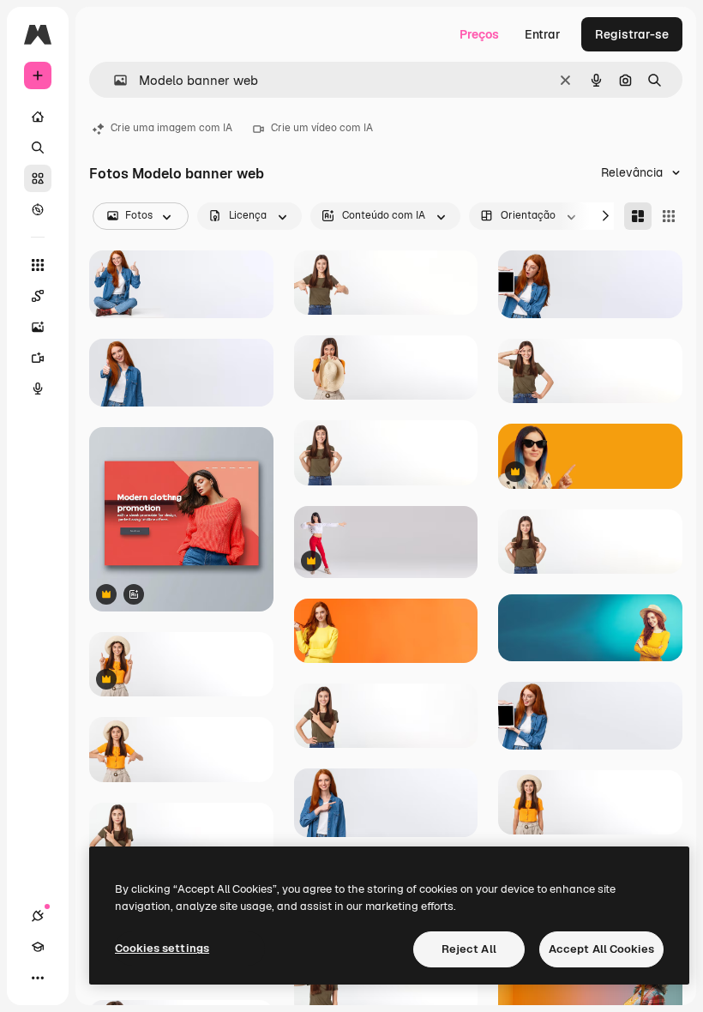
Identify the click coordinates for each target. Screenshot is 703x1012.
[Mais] (37, 977)
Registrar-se (632, 34)
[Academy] (37, 947)
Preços (479, 34)
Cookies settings (162, 948)
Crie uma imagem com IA (171, 128)
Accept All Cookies (601, 949)
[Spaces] (37, 296)
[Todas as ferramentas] (37, 265)
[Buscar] (37, 147)
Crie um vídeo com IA (322, 128)
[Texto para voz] (37, 388)
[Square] (668, 216)
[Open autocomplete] (113, 80)
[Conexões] (37, 916)
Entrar (543, 34)
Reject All (469, 949)
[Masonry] (638, 216)
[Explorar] (37, 209)
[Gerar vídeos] (37, 357)
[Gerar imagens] (37, 326)
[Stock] (37, 178)
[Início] (37, 116)
